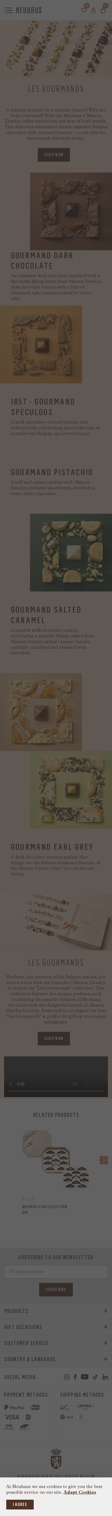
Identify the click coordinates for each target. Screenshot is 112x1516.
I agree (20, 1504)
